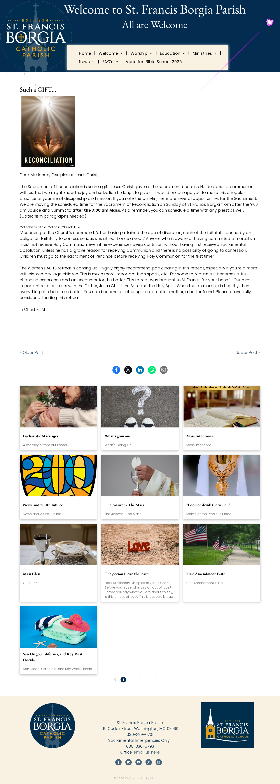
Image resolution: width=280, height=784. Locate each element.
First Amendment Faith (206, 573)
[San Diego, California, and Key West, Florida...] (58, 627)
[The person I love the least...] (139, 544)
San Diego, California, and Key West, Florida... (53, 656)
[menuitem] (85, 53)
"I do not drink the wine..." (208, 504)
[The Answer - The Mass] (139, 475)
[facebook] (118, 762)
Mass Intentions (199, 435)
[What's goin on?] (139, 406)
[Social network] (128, 762)
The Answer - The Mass (124, 504)
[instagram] (159, 762)
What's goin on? (118, 435)
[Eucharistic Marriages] (58, 406)
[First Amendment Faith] (221, 544)
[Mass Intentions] (221, 406)
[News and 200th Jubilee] (58, 475)
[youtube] (138, 762)
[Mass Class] (58, 544)
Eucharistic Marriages (40, 435)
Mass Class (31, 573)
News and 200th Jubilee (43, 504)
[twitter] (148, 762)
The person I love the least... (127, 573)
